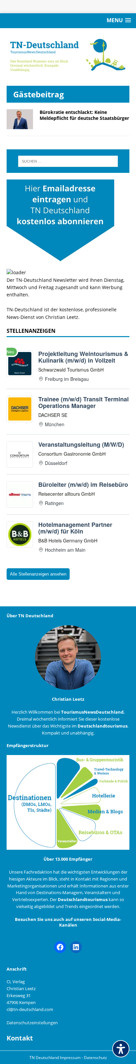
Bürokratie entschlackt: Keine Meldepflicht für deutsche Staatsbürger (84, 115)
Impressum (71, 1057)
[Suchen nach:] (68, 161)
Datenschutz (95, 1057)
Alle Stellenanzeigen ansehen (38, 574)
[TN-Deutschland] (68, 53)
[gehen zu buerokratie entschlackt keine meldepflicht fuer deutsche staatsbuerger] (20, 125)
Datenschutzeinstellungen (32, 1023)
